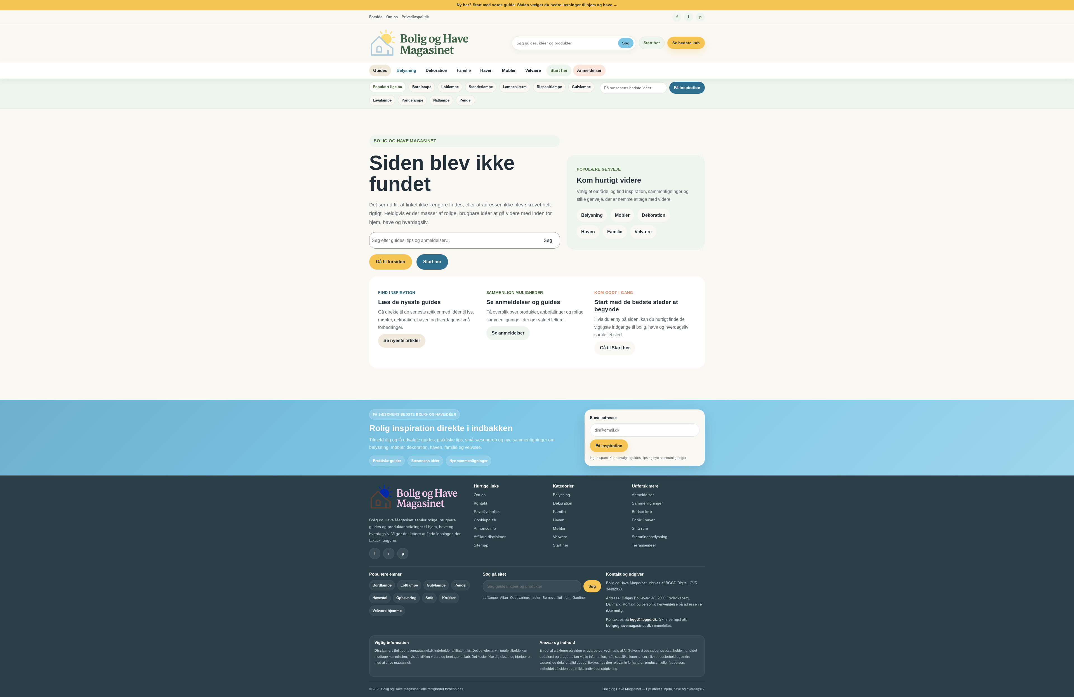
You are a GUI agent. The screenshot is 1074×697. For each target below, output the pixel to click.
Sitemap (481, 545)
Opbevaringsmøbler (525, 598)
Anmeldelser (589, 70)
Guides (380, 70)
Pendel (466, 100)
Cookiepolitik (485, 520)
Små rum (640, 528)
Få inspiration (687, 87)
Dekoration (436, 70)
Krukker (449, 598)
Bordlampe (421, 87)
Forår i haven (644, 520)
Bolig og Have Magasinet (405, 140)
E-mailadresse (603, 417)
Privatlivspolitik (415, 17)
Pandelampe (412, 100)
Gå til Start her (615, 347)
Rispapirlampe (549, 87)
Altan (504, 598)
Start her (652, 43)
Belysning (406, 70)
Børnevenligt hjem (556, 598)
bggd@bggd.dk (643, 619)
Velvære (533, 70)
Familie (464, 70)
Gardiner (579, 598)
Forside (375, 17)
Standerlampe (481, 87)
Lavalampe (382, 100)
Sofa (429, 598)
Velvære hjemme (387, 611)
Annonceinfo (485, 528)
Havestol (380, 598)
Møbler (509, 70)
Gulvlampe (581, 87)
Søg (626, 43)
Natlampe (441, 100)
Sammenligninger (647, 503)
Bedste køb (642, 511)
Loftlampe (450, 87)
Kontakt (480, 503)
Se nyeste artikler (401, 340)
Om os (392, 17)
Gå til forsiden (390, 261)
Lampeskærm (515, 87)
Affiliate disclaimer (490, 536)
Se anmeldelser (508, 333)
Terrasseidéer (644, 545)
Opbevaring (406, 598)
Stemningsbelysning (649, 536)
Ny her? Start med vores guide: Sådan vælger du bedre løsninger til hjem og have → (537, 5)
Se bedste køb (686, 43)
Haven (486, 70)
